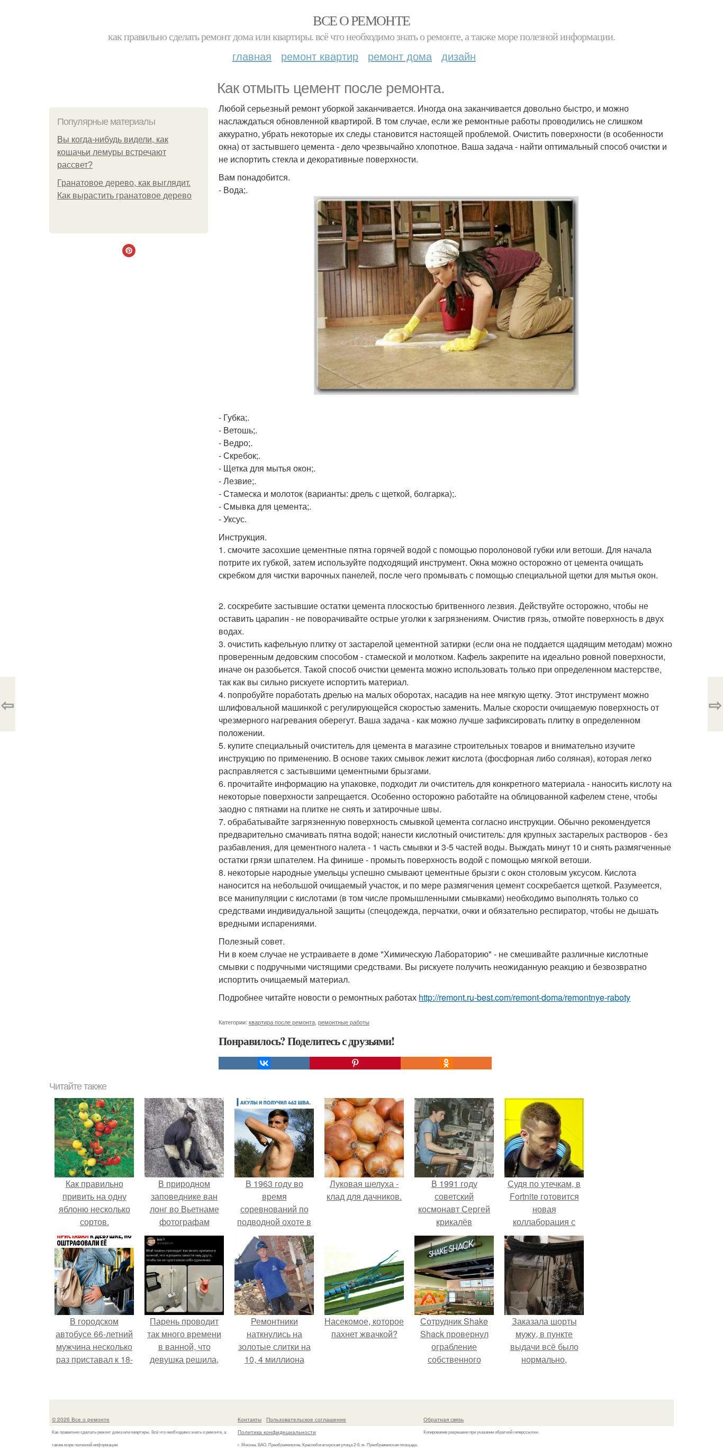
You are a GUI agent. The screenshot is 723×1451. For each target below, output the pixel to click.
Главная (252, 56)
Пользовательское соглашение (306, 1419)
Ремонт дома (400, 56)
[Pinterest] (355, 1063)
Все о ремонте (361, 20)
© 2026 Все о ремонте (81, 1419)
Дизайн (458, 56)
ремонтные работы (343, 1022)
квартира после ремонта (282, 1022)
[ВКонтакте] (264, 1063)
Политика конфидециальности (277, 1432)
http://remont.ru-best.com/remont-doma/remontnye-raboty (524, 997)
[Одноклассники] (446, 1063)
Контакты (249, 1419)
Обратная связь (443, 1419)
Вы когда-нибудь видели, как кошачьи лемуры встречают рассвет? (112, 152)
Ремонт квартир (319, 56)
